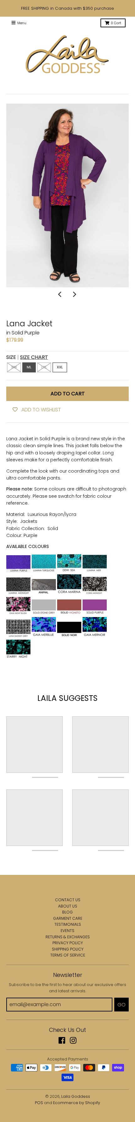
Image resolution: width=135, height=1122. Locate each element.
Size (27, 357)
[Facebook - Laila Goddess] (62, 1040)
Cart (116, 23)
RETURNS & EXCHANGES (68, 937)
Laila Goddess (75, 1096)
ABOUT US (67, 906)
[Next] (74, 294)
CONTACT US (67, 899)
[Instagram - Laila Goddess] (73, 1040)
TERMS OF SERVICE (67, 955)
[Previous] (61, 294)
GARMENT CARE (67, 918)
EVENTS (67, 930)
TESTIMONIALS (67, 924)
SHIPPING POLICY (68, 949)
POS (39, 1102)
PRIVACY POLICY (67, 943)
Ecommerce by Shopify (76, 1102)
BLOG (67, 912)
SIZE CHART (34, 357)
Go (121, 1004)
